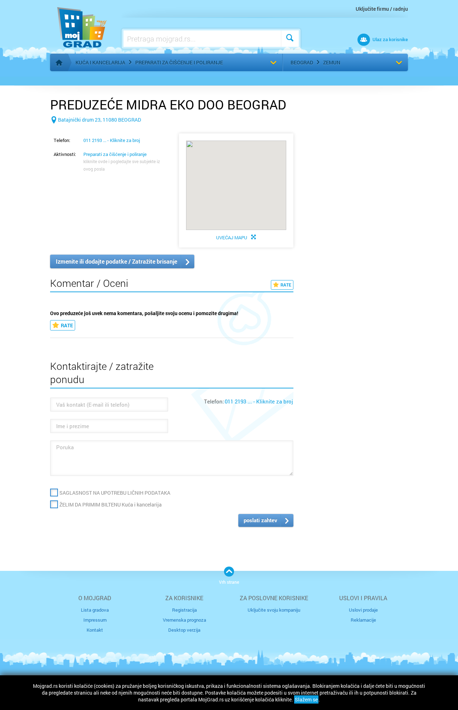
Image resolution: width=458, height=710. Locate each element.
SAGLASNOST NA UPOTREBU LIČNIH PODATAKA (114, 492)
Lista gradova (95, 610)
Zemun (331, 62)
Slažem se (306, 699)
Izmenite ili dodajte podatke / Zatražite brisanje (116, 261)
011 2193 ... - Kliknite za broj (111, 140)
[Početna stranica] (59, 63)
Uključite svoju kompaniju (274, 610)
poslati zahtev (260, 520)
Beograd (302, 62)
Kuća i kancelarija (100, 62)
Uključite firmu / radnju (382, 8)
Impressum (95, 620)
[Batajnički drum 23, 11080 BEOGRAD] (95, 131)
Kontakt (95, 630)
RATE (286, 285)
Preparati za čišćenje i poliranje (179, 62)
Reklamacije (363, 620)
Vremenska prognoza (184, 620)
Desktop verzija (184, 630)
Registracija (184, 610)
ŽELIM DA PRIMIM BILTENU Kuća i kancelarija (110, 504)
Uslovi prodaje (363, 610)
